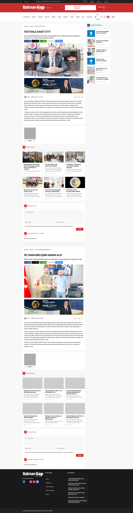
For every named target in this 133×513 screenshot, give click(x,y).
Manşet (31, 26)
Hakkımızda (48, 483)
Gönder (44, 41)
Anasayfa (26, 26)
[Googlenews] (37, 481)
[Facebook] (24, 481)
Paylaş (28, 41)
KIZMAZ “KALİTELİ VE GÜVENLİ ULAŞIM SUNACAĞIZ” (48, 1)
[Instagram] (30, 481)
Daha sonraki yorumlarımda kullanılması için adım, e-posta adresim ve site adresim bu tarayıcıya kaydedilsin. (49, 226)
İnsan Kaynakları (50, 486)
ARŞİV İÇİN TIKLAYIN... (77, 7)
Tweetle (37, 41)
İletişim (47, 494)
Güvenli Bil (28, 510)
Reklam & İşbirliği (50, 490)
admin (28, 97)
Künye (47, 479)
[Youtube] (34, 481)
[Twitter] (27, 481)
